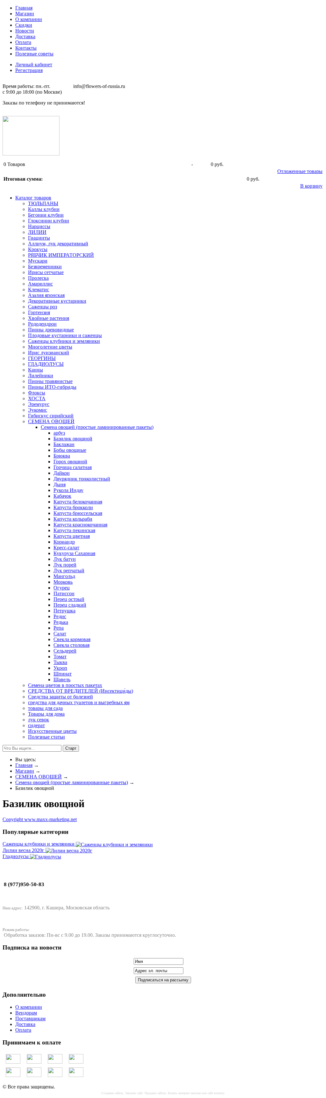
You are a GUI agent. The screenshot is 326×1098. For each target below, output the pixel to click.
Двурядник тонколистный (81, 478)
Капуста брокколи (73, 507)
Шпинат (62, 673)
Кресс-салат (66, 547)
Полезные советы (34, 53)
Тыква (60, 662)
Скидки (23, 25)
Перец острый (68, 599)
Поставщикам (30, 1018)
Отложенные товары (299, 171)
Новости (24, 30)
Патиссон (63, 593)
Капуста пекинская (74, 530)
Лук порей (64, 564)
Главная (23, 8)
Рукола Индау (68, 490)
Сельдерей (64, 651)
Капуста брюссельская (77, 513)
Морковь (63, 582)
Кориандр (64, 542)
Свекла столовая (71, 645)
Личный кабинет (33, 64)
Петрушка (64, 610)
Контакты (26, 48)
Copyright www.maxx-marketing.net (40, 819)
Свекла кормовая (71, 639)
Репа (58, 628)
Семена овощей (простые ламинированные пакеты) (97, 427)
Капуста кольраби (72, 519)
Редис (59, 616)
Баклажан (63, 444)
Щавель (61, 679)
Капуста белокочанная (77, 501)
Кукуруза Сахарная (74, 553)
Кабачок (62, 496)
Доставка (25, 36)
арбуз (59, 433)
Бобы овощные (69, 450)
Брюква (61, 456)
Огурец (61, 587)
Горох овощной (70, 461)
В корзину (311, 186)
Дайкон (61, 473)
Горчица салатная (72, 467)
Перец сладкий (69, 605)
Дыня (59, 484)
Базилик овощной (72, 438)
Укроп (60, 668)
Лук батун (64, 559)
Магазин (24, 13)
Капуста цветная (71, 536)
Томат (60, 656)
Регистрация (29, 70)
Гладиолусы (16, 856)
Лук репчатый (68, 570)
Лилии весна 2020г (24, 850)
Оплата (23, 42)
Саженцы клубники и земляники (39, 844)
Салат (59, 633)
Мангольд (64, 576)
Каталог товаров (33, 197)
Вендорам (26, 1012)
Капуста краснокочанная (80, 524)
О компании (28, 19)
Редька (60, 622)
